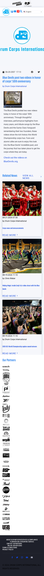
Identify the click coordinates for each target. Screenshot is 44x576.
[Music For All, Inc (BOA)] (6, 435)
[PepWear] (6, 396)
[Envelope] (31, 557)
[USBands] (6, 523)
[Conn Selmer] (6, 519)
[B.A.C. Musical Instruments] (6, 416)
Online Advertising (15, 546)
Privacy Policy (8, 550)
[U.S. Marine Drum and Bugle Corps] (6, 511)
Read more (9, 235)
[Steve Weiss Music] (6, 466)
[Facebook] (12, 557)
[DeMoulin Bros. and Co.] (6, 366)
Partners (18, 544)
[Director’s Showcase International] (6, 471)
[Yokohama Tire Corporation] (6, 402)
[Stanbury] (6, 505)
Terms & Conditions (9, 548)
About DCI (10, 540)
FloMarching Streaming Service (22, 542)
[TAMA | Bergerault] (6, 493)
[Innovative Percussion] (6, 370)
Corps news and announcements (13, 228)
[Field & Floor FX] (6, 476)
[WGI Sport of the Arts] (6, 441)
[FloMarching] (6, 429)
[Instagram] (22, 557)
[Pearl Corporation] (6, 484)
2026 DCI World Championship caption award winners (19, 346)
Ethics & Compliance (30, 540)
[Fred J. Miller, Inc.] (6, 497)
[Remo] (6, 462)
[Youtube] (26, 557)
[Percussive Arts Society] (6, 445)
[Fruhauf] (6, 501)
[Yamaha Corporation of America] (6, 514)
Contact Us (11, 544)
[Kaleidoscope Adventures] (6, 480)
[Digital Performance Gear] (6, 457)
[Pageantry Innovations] (6, 392)
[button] (32, 72)
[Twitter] (17, 557)
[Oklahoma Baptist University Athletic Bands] (6, 384)
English (28, 12)
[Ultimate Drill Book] (6, 529)
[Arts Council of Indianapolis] (6, 425)
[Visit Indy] (6, 412)
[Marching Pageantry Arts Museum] (6, 450)
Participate (18, 540)
